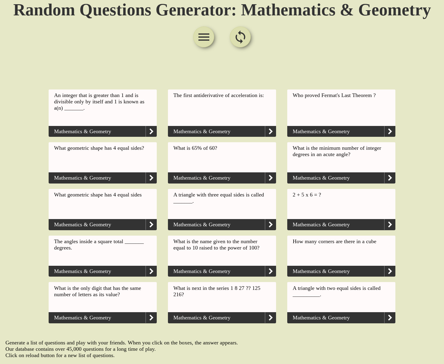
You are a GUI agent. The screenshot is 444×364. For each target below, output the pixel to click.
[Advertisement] (222, 69)
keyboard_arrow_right (151, 131)
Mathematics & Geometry (82, 131)
